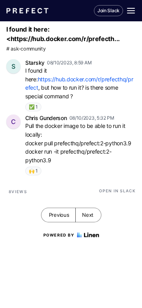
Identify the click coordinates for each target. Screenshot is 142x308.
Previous (59, 215)
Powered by (59, 235)
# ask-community (26, 49)
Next (87, 215)
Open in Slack (117, 190)
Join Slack (108, 10)
